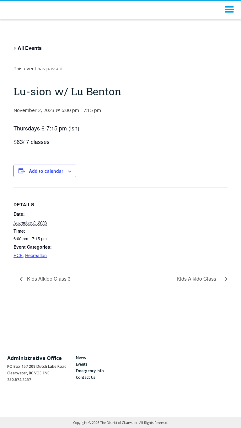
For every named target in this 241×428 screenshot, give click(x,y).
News (81, 357)
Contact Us (85, 377)
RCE (18, 255)
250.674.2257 (19, 379)
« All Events (27, 47)
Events (82, 364)
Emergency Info (90, 370)
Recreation (36, 255)
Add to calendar (46, 171)
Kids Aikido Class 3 (48, 278)
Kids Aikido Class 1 (199, 278)
